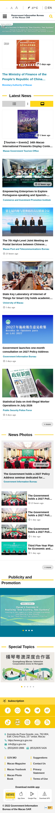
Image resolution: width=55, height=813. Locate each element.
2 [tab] (26, 630)
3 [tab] (29, 630)
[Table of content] (4, 16)
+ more (47, 424)
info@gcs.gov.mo (17, 744)
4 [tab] (32, 630)
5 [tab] (33, 686)
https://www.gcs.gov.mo (20, 740)
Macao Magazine (16, 763)
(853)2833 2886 (16, 748)
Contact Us (39, 763)
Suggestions (40, 757)
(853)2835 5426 (38, 748)
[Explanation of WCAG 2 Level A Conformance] (48, 807)
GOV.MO (11, 757)
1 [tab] (23, 630)
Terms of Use (40, 779)
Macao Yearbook (16, 769)
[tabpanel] (27, 610)
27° (35, 7)
